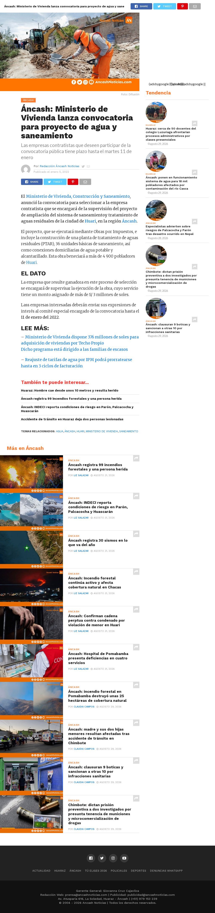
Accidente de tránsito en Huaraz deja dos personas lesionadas (72, 419)
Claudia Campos (84, 706)
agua (59, 431)
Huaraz (60, 870)
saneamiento (128, 431)
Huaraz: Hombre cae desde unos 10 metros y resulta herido (69, 390)
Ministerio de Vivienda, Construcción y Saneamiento (78, 196)
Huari (90, 221)
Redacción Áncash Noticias (59, 166)
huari (80, 431)
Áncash (129, 221)
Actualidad (41, 870)
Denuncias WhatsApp (166, 870)
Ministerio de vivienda (102, 431)
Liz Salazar (81, 475)
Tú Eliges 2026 (96, 870)
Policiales (119, 870)
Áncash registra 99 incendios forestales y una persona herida (71, 399)
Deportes (138, 870)
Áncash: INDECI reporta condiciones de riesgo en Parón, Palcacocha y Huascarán (77, 409)
